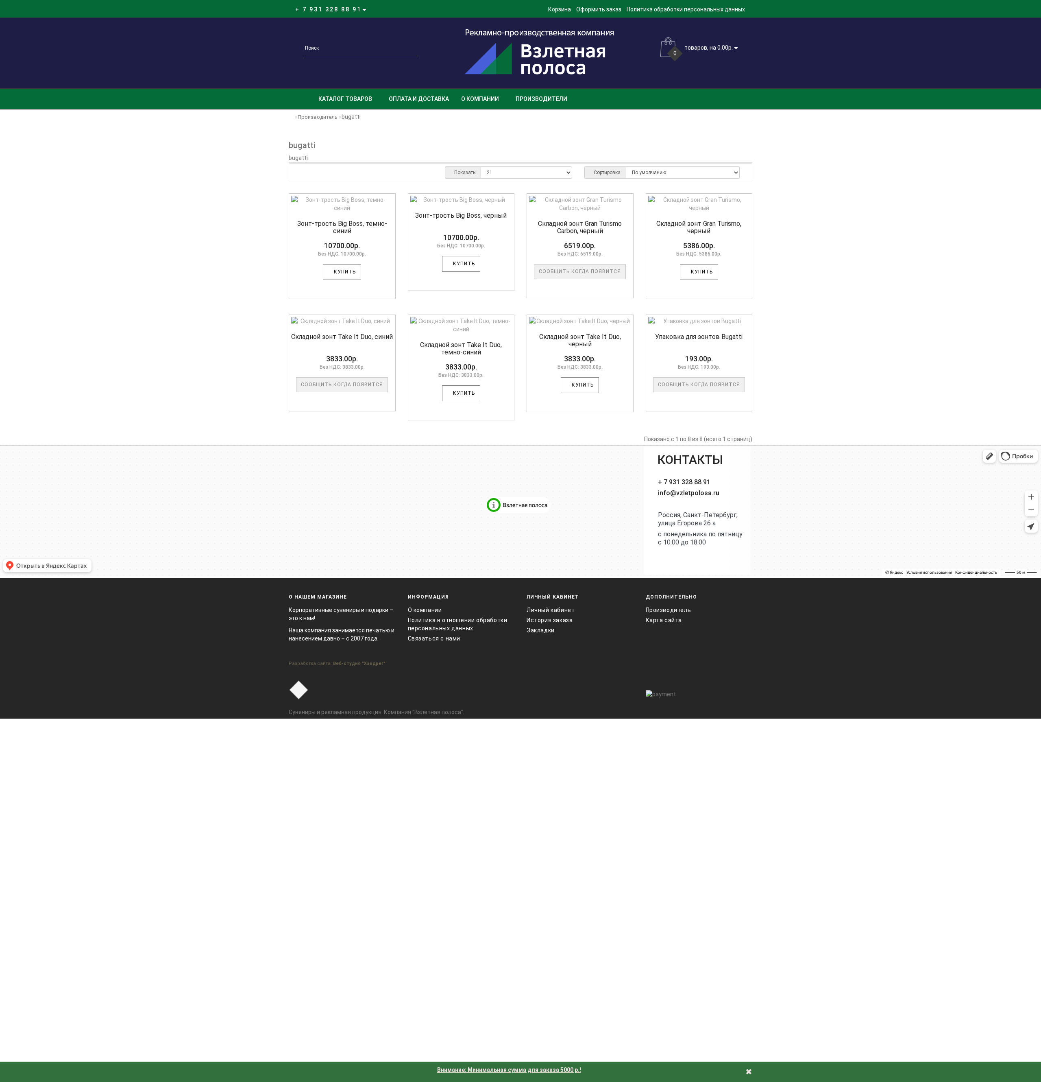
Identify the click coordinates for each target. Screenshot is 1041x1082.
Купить (344, 272)
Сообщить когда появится (580, 271)
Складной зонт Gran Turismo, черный (698, 227)
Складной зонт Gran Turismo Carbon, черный (580, 227)
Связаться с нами (434, 638)
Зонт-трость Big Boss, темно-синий (342, 227)
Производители (541, 99)
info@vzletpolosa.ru (688, 493)
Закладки (541, 630)
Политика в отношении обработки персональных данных (457, 624)
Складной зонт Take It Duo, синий (342, 337)
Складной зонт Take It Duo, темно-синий (461, 348)
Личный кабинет (551, 610)
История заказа (550, 620)
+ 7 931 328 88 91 (684, 482)
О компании (480, 99)
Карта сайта (664, 620)
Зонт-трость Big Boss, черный (461, 215)
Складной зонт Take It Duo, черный (580, 340)
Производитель (318, 117)
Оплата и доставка (419, 99)
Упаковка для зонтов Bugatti (699, 337)
